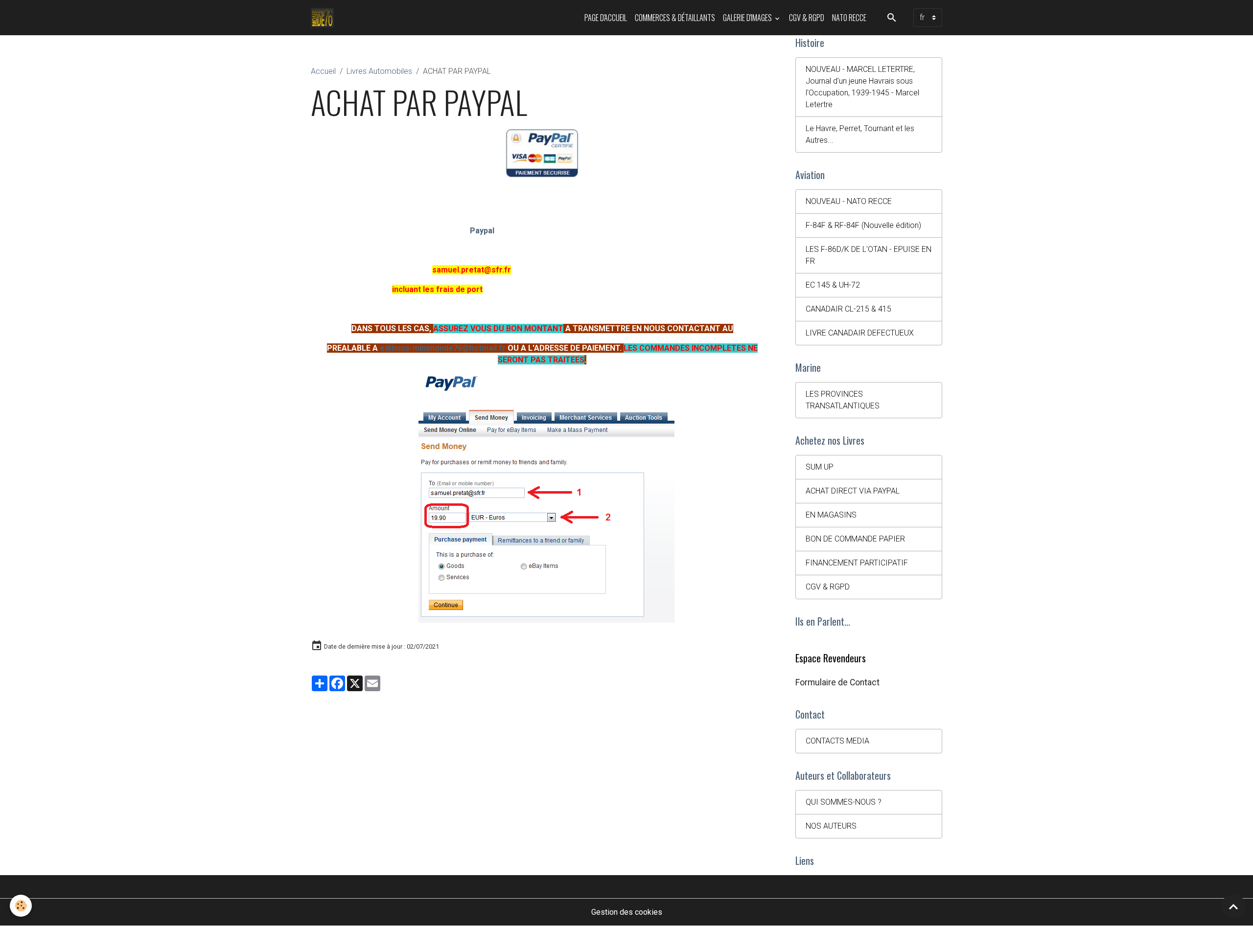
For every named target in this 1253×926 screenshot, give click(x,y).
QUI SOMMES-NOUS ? (844, 802)
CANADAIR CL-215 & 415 (848, 309)
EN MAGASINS (831, 514)
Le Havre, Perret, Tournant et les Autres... (860, 134)
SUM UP (820, 467)
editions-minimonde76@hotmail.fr (443, 348)
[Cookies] (21, 906)
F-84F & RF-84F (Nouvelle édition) (863, 225)
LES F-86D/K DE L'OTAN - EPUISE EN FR (868, 255)
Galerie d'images (748, 17)
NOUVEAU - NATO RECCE (849, 201)
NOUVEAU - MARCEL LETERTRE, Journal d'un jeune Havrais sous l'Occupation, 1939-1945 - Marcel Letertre (862, 87)
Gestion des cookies (626, 912)
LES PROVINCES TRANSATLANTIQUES (843, 399)
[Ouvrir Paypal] (542, 153)
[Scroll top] (1233, 906)
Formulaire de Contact (837, 682)
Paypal (482, 230)
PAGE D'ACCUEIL (605, 17)
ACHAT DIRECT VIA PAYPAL (853, 491)
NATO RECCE (849, 17)
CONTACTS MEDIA (837, 740)
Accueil (323, 71)
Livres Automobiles (379, 71)
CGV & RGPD (806, 17)
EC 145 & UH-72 (833, 285)
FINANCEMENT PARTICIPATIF (857, 562)
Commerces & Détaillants (675, 17)
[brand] (324, 17)
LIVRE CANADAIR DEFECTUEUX (860, 333)
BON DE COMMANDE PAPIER (855, 538)
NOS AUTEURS (831, 826)
